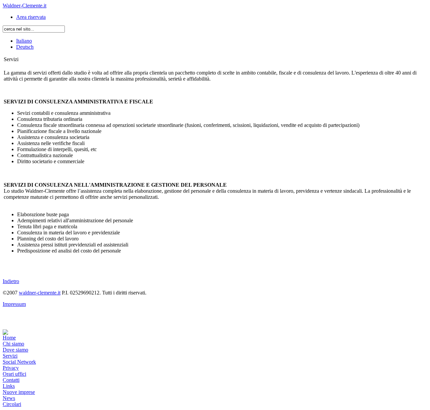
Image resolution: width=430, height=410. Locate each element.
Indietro (11, 281)
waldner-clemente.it (39, 292)
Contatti (11, 380)
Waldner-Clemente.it (24, 5)
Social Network (19, 362)
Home (9, 337)
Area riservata (31, 17)
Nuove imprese (19, 392)
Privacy (11, 368)
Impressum (14, 304)
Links (9, 386)
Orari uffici (14, 374)
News (9, 398)
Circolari (12, 404)
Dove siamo (15, 350)
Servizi (10, 356)
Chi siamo (13, 344)
